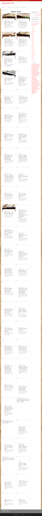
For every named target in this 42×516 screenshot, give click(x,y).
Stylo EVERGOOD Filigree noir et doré (8, 483)
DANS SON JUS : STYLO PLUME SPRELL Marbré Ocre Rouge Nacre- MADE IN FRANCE (22, 290)
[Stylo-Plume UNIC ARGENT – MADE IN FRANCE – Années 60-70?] (23, 304)
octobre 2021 (33, 43)
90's (37, 67)
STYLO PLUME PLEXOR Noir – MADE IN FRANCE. (8, 422)
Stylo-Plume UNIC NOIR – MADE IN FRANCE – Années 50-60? (8, 311)
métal (36, 83)
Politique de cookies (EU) (23, 7)
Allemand (37, 70)
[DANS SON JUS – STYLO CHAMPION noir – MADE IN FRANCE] (8, 92)
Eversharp (33, 76)
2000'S (33, 68)
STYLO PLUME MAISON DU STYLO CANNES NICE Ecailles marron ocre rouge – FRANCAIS (23, 400)
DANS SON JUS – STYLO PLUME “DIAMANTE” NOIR (8, 80)
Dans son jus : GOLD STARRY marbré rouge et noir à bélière (8, 251)
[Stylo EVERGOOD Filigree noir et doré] (8, 477)
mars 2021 (33, 49)
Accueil (3, 7)
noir (39, 83)
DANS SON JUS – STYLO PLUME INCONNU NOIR (8, 212)
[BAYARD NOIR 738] (23, 496)
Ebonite (33, 75)
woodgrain (33, 93)
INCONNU (33, 82)
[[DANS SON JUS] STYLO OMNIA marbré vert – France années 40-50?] (23, 342)
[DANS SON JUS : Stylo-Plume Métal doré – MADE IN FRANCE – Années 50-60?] (23, 73)
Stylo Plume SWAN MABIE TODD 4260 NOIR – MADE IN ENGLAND (23, 367)
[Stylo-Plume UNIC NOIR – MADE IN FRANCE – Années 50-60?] (8, 304)
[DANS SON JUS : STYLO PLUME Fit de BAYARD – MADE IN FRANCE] (8, 111)
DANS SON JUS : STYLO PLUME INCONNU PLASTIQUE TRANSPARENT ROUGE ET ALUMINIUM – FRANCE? (22, 214)
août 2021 (33, 45)
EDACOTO (36, 75)
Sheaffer (36, 87)
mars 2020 (33, 59)
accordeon (36, 68)
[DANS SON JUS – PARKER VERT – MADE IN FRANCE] (23, 229)
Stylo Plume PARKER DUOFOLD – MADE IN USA (22, 465)
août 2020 (33, 55)
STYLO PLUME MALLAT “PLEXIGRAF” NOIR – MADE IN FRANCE (22, 388)
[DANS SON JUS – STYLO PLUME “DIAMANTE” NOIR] (8, 74)
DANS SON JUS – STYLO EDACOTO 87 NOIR (23, 270)
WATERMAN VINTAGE (34, 91)
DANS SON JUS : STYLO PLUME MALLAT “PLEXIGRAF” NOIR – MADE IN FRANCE (8, 368)
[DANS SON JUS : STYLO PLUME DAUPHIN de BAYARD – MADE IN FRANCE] (8, 54)
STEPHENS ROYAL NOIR (23, 482)
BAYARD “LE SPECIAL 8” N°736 (8, 501)
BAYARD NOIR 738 (21, 500)
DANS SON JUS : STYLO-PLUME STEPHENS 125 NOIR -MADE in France (8, 459)
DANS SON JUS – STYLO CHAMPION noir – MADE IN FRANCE (8, 98)
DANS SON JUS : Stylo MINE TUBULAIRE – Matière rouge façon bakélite (22, 116)
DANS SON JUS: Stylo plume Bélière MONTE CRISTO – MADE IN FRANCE (22, 137)
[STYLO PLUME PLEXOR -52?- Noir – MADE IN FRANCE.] (8, 441)
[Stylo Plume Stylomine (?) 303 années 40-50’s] (8, 189)
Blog (5, 7)
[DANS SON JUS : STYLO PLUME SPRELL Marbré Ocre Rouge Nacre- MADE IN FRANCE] (23, 284)
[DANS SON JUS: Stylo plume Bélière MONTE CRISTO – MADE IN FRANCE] (23, 130)
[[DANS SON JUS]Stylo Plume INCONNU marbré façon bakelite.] (8, 342)
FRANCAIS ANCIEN (34, 78)
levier (37, 82)
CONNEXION (16, 7)
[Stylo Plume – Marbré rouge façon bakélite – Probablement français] (23, 150)
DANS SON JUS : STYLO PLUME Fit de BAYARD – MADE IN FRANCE (8, 117)
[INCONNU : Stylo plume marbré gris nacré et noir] (8, 381)
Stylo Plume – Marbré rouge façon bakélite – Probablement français (22, 156)
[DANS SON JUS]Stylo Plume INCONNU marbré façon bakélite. (8, 270)
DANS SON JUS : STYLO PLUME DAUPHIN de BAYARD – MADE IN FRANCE (8, 61)
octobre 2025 (33, 29)
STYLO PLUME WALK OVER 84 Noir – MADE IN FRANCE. (8, 330)
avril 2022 (33, 40)
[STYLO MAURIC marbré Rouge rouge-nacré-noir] (23, 92)
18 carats (33, 64)
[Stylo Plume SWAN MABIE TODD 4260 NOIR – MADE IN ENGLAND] (23, 361)
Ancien (33, 71)
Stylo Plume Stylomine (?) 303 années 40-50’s (8, 194)
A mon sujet (9, 7)
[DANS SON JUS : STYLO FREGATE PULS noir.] (23, 53)
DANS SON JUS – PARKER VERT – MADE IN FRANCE (22, 235)
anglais (36, 71)
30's (38, 64)
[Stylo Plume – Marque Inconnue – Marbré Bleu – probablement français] (8, 170)
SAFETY (33, 87)
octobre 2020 (33, 52)
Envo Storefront (27, 514)
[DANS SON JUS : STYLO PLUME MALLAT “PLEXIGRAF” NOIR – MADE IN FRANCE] (8, 361)
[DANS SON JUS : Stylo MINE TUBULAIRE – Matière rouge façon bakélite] (23, 110)
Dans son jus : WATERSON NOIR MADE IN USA (23, 176)
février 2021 (33, 51)
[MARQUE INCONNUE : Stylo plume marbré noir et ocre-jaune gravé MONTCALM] (8, 401)
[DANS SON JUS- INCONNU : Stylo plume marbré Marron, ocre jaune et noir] (23, 247)
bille (36, 72)
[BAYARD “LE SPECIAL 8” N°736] (8, 496)
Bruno (6, 20)
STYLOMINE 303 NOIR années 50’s (22, 329)
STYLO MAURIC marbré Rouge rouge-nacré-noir (23, 97)
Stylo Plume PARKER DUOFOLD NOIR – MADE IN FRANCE (8, 290)
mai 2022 (33, 38)
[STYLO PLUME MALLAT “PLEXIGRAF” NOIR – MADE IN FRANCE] (23, 381)
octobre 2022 (33, 37)
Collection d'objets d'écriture (8, 3)
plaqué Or (36, 86)
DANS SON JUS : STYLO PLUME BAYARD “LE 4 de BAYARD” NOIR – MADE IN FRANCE (8, 157)
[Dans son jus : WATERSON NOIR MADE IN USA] (23, 170)
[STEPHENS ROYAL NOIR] (23, 477)
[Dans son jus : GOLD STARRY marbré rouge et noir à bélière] (8, 246)
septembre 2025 (34, 31)
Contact (13, 7)
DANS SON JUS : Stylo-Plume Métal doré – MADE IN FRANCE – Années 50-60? (22, 80)
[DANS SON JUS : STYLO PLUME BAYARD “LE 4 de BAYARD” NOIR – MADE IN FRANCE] (8, 150)
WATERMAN (33, 90)
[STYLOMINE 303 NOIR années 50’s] (23, 324)
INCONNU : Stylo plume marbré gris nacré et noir (9, 386)
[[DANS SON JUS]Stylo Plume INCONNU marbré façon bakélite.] (8, 266)
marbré (33, 83)
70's (33, 67)
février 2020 (33, 60)
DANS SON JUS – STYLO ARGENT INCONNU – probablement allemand (8, 41)
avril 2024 (33, 34)
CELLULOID (37, 74)
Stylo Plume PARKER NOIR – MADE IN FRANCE (22, 195)
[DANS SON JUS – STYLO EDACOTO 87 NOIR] (23, 266)
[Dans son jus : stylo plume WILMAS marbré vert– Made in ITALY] (23, 17)
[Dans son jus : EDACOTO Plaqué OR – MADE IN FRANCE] (8, 130)
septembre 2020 (34, 54)
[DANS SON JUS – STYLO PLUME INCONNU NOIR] (8, 207)
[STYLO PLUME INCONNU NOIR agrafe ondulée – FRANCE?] (23, 440)
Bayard (33, 72)
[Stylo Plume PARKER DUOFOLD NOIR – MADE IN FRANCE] (8, 284)
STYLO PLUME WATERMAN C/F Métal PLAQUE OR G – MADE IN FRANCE (36, 24)
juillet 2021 (33, 46)
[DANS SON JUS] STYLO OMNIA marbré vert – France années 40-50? (23, 348)
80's (35, 67)
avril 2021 (33, 48)
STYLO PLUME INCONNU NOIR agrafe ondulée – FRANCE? (22, 446)
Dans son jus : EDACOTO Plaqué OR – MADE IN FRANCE (8, 136)
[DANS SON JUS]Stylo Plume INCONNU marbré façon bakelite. (8, 348)
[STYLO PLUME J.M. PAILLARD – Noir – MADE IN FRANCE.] (23, 423)
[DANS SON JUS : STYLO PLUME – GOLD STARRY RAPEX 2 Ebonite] (8, 17)
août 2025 (33, 32)
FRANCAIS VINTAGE (34, 79)
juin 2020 (33, 57)
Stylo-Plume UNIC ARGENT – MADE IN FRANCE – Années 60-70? (22, 311)
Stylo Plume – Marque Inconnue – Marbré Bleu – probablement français (9, 176)
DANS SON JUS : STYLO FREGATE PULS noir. (22, 58)
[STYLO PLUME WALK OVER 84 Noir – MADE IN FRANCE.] (8, 324)
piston (33, 86)
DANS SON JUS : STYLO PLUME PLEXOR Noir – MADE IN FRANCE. (22, 41)
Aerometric (33, 70)
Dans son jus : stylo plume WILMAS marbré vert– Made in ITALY (22, 23)
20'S (36, 64)
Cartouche (33, 74)
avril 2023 (33, 35)
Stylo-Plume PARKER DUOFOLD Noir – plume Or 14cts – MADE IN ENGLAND (8, 232)
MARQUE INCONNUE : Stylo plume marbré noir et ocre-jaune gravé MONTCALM (8, 409)
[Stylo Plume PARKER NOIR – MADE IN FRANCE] (23, 189)
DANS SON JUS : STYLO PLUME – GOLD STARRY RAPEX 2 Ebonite (8, 23)
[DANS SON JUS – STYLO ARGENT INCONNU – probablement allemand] (8, 35)
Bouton (38, 72)
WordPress (20, 514)
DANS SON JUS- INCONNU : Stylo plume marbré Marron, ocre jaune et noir (22, 254)
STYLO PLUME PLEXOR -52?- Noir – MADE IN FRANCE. (8, 447)
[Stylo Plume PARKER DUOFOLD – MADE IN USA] (23, 458)
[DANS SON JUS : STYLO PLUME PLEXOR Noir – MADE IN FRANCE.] (23, 35)
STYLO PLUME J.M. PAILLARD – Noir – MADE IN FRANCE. (22, 429)
